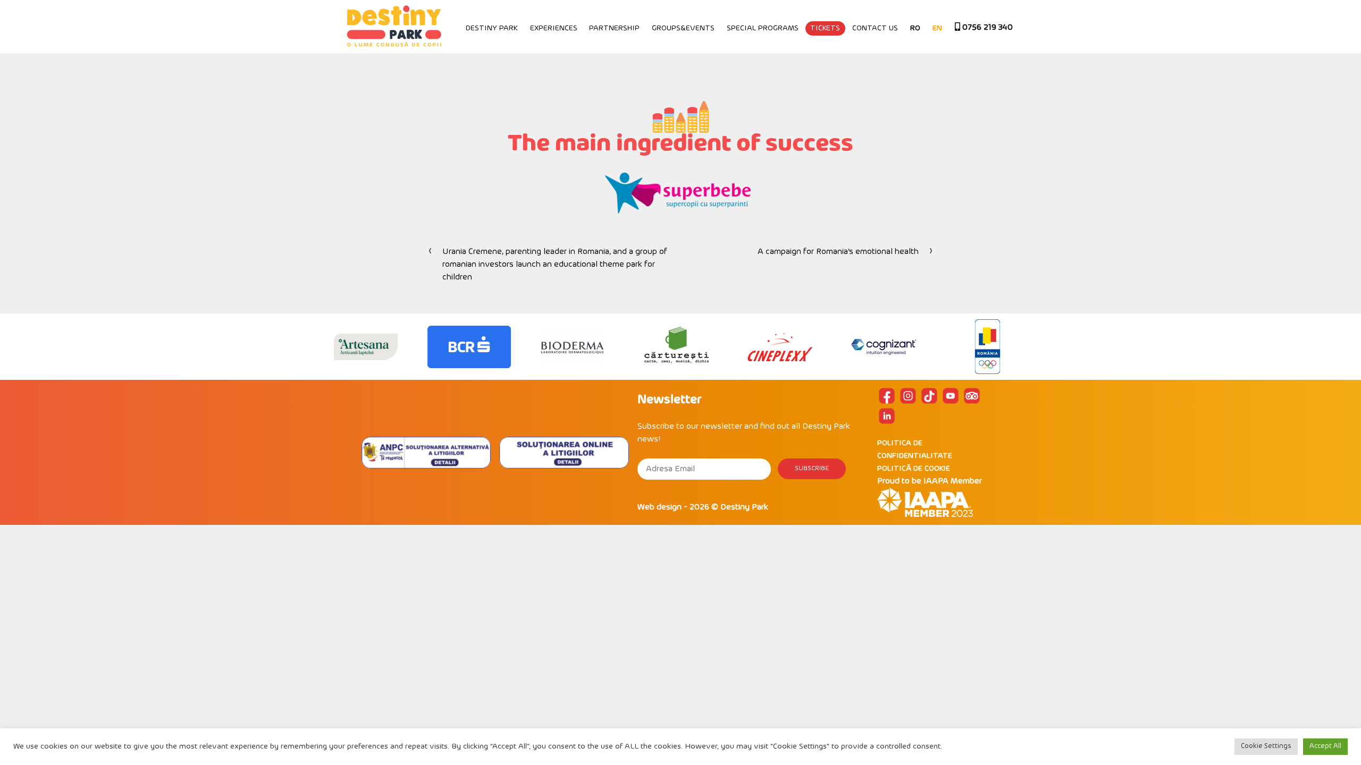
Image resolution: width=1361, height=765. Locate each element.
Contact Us (875, 28)
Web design (659, 507)
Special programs (763, 28)
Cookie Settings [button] (1266, 746)
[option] (365, 346)
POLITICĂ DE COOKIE (913, 468)
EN (937, 28)
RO (915, 28)
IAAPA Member (952, 481)
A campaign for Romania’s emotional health (838, 252)
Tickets (825, 28)
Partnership (614, 28)
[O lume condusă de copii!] (393, 26)
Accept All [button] (1325, 746)
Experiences (553, 28)
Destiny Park (492, 28)
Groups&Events (683, 28)
